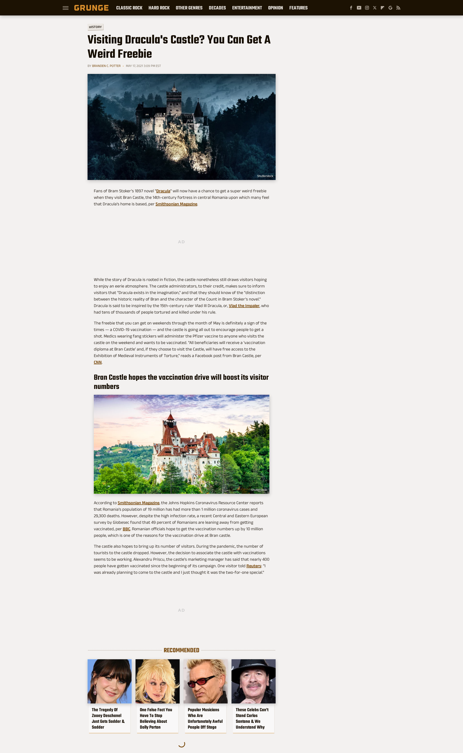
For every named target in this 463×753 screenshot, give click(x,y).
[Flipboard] (382, 8)
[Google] (390, 8)
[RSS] (398, 8)
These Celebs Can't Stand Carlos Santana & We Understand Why (252, 718)
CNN (98, 362)
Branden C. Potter (106, 66)
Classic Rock (129, 8)
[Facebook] (351, 8)
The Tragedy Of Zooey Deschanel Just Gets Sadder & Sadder (108, 718)
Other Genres (189, 8)
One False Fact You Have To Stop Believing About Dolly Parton (156, 718)
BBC (126, 528)
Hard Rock (159, 8)
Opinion (275, 8)
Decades (217, 8)
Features (298, 8)
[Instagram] (367, 8)
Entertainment (247, 8)
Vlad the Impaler (244, 305)
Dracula (163, 190)
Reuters (253, 565)
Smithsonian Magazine (176, 203)
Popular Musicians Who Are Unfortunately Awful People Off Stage (205, 718)
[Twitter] (375, 8)
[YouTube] (359, 8)
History (95, 27)
